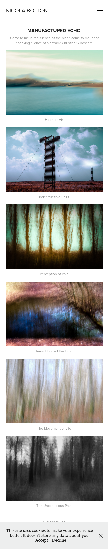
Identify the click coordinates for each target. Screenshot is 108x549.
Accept (41, 540)
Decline (59, 540)
